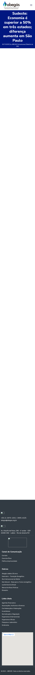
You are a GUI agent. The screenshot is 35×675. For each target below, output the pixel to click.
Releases (5, 362)
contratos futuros (15, 432)
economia (18, 224)
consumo (5, 432)
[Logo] (11, 5)
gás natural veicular (9, 227)
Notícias (15, 250)
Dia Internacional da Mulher (11, 579)
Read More (9, 290)
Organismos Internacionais (11, 617)
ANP (14, 424)
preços (26, 447)
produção (5, 450)
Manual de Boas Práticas (10, 587)
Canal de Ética (6, 558)
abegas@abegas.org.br (13, 464)
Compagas (23, 430)
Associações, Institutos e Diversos (13, 605)
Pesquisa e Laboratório (9, 622)
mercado (5, 444)
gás (11, 441)
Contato (4, 555)
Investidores (6, 611)
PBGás (21, 444)
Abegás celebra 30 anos (10, 574)
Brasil (17, 427)
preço (21, 446)
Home (4, 355)
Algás (10, 424)
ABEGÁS (5, 424)
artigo (18, 424)
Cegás (21, 427)
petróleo (7, 446)
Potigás (14, 447)
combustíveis (8, 429)
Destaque (5, 368)
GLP (30, 438)
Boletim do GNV (8, 224)
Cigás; (26, 427)
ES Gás (22, 435)
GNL (3, 441)
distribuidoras (11, 435)
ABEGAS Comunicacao (19, 44)
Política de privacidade (9, 561)
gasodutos (17, 438)
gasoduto (10, 438)
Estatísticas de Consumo (10, 365)
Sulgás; (17, 450)
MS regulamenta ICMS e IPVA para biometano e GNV (16, 311)
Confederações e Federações (11, 608)
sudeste (5, 229)
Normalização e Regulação (10, 614)
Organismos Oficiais (8, 619)
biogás (30, 424)
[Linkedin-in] (4, 506)
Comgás (17, 430)
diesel (4, 435)
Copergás (24, 432)
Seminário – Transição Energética (13, 576)
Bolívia (14, 427)
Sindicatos (5, 625)
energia (18, 435)
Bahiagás (24, 424)
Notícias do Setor (8, 358)
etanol (27, 434)
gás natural (21, 440)
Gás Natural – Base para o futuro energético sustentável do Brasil (16, 583)
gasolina (24, 437)
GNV (19, 227)
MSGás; (12, 444)
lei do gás (30, 441)
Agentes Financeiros (9, 603)
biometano (7, 426)
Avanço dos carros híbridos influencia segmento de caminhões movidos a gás (17, 259)
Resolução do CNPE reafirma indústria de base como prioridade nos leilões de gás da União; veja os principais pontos (17, 395)
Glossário (5, 590)
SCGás (11, 449)
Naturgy (17, 444)
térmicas (22, 450)
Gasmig (4, 438)
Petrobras (28, 444)
